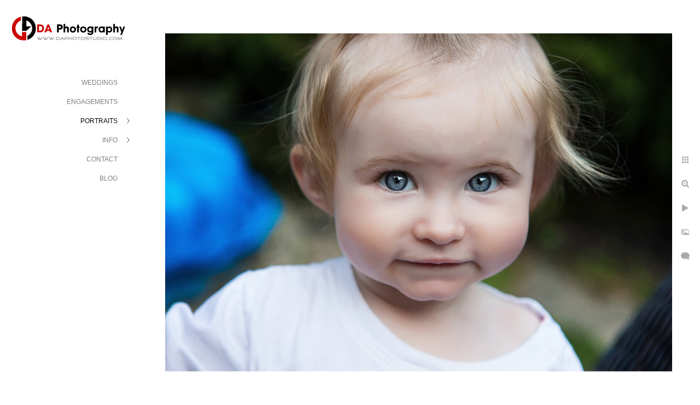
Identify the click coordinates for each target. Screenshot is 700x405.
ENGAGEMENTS (92, 102)
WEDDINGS (99, 82)
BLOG (109, 178)
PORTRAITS (99, 121)
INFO (110, 140)
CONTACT (102, 159)
